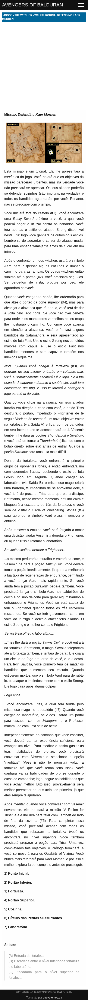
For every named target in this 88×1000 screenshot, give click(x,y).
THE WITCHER (23, 15)
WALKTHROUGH (44, 15)
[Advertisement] (44, 66)
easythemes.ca (52, 997)
